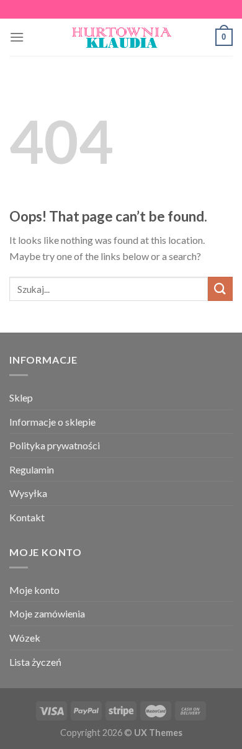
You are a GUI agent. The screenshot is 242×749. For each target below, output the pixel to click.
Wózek (24, 638)
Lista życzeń (35, 662)
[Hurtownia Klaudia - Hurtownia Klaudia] (121, 37)
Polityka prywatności (54, 445)
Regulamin (31, 469)
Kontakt (27, 517)
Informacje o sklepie (52, 422)
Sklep (21, 397)
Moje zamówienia (47, 613)
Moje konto (34, 590)
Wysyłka (28, 493)
